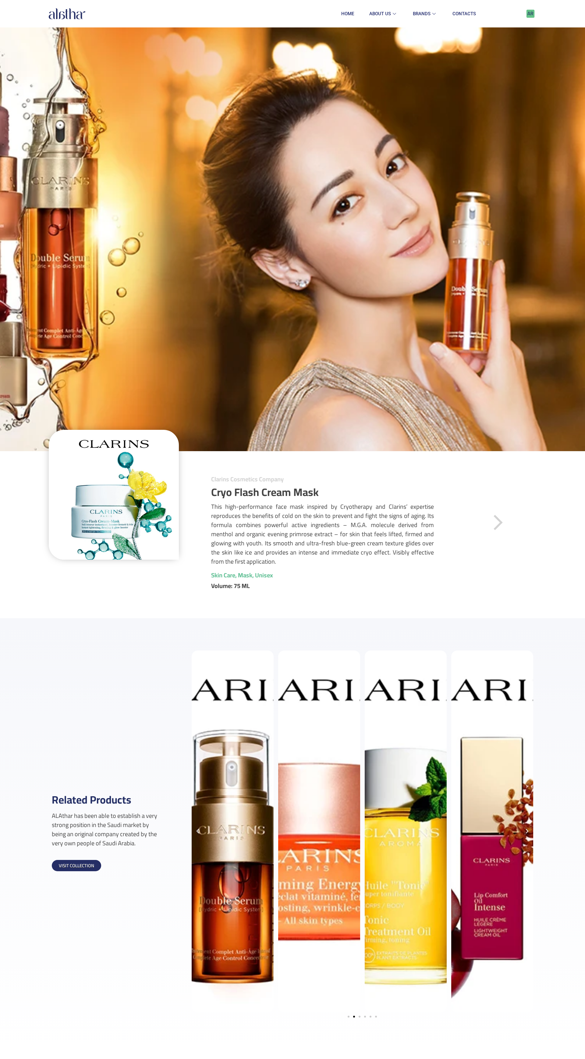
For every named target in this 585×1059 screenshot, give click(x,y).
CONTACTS (464, 13)
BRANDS (422, 13)
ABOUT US (380, 13)
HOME (347, 13)
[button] (348, 1017)
